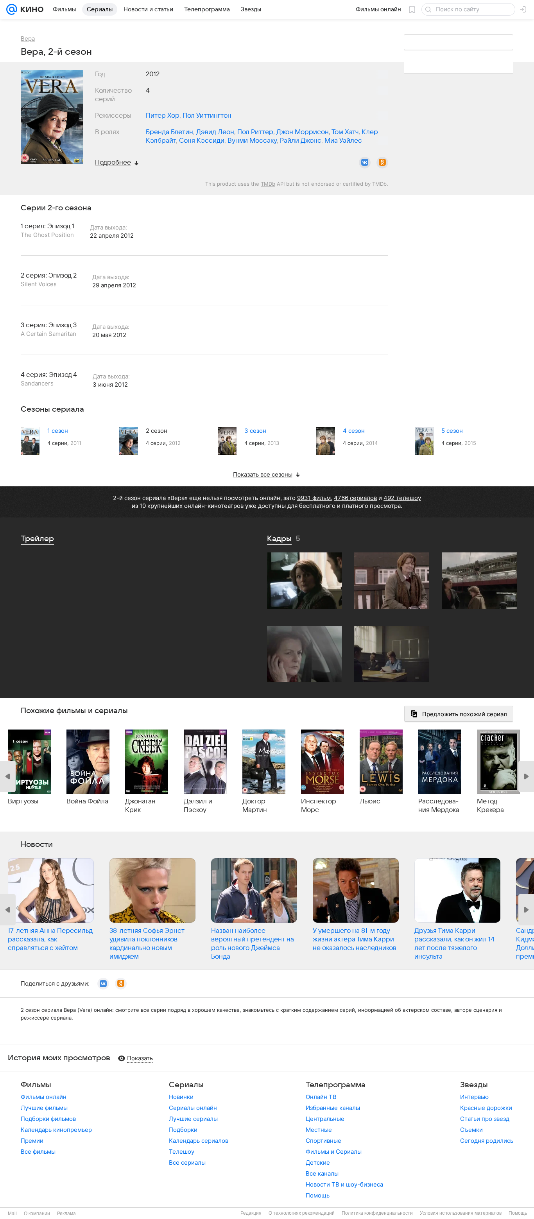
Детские (318, 1162)
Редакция (251, 1213)
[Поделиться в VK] (365, 163)
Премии (32, 1140)
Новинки (181, 1097)
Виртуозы (23, 801)
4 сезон (354, 430)
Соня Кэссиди (201, 140)
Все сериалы (187, 1162)
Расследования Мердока (438, 806)
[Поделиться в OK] (382, 163)
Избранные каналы (333, 1107)
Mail (12, 1213)
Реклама (66, 1213)
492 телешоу (402, 498)
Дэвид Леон (215, 132)
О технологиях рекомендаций (302, 1213)
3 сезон (255, 430)
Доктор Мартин (254, 806)
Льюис (370, 801)
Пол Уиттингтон (207, 115)
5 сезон (452, 430)
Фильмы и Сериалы (334, 1151)
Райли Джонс (300, 140)
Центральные (325, 1118)
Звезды (474, 1085)
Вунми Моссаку (252, 140)
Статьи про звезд (484, 1118)
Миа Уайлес (343, 140)
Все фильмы (38, 1151)
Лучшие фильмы (44, 1107)
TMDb (268, 184)
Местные (319, 1129)
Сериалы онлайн (193, 1107)
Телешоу (181, 1151)
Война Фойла (87, 801)
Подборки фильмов (48, 1118)
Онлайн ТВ (321, 1097)
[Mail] (11, 9)
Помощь (318, 1195)
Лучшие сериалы (193, 1118)
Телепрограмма (336, 1085)
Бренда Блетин (169, 132)
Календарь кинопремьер (56, 1129)
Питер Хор (162, 115)
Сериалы (186, 1085)
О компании (37, 1213)
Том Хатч (345, 132)
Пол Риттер (255, 132)
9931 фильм (314, 498)
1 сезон (57, 430)
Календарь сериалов (198, 1140)
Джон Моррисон (302, 132)
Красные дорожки (486, 1107)
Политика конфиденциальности (377, 1213)
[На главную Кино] (30, 9)
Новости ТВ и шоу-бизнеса (344, 1184)
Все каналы (322, 1173)
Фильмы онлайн (43, 1097)
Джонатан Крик (140, 806)
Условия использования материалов (461, 1213)
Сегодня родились (486, 1140)
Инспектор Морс (318, 806)
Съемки (471, 1129)
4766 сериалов (355, 498)
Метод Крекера (490, 806)
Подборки (183, 1129)
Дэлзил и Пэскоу (198, 806)
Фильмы (36, 1085)
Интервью (474, 1097)
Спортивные (323, 1140)
